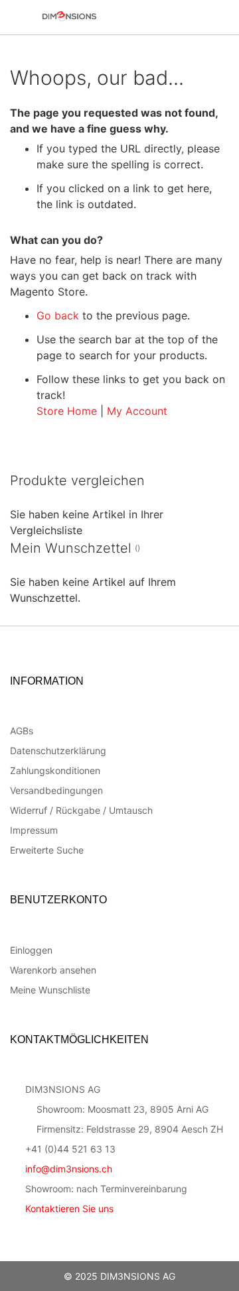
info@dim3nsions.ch (68, 1168)
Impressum (34, 830)
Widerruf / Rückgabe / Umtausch (81, 810)
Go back (58, 315)
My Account (137, 411)
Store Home (67, 411)
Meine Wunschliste (50, 989)
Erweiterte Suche (47, 850)
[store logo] (96, 16)
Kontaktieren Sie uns (69, 1208)
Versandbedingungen (56, 790)
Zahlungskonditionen (55, 770)
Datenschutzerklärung (58, 750)
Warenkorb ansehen (53, 970)
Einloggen (31, 950)
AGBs (21, 730)
